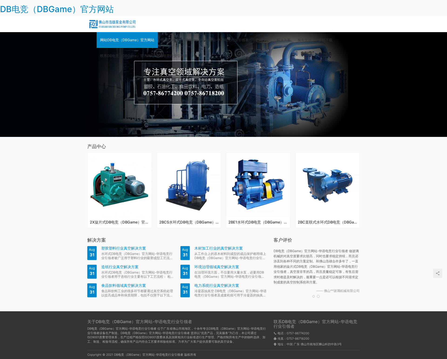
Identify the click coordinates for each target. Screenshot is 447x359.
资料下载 (325, 40)
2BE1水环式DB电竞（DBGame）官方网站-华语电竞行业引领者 (258, 222)
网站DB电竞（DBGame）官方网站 (127, 40)
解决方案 (284, 40)
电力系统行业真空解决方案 (216, 285)
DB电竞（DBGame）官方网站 (57, 9)
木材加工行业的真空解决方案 (218, 248)
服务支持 (305, 40)
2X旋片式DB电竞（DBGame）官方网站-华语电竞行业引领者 (119, 222)
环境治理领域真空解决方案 (216, 267)
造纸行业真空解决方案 (120, 267)
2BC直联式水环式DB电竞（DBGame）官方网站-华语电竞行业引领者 (327, 222)
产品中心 (263, 40)
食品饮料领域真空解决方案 (123, 285)
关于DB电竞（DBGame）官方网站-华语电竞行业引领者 (205, 40)
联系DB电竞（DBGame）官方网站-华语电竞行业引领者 (143, 56)
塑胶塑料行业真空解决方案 (123, 248)
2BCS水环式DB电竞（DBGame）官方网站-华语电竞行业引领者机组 (189, 222)
